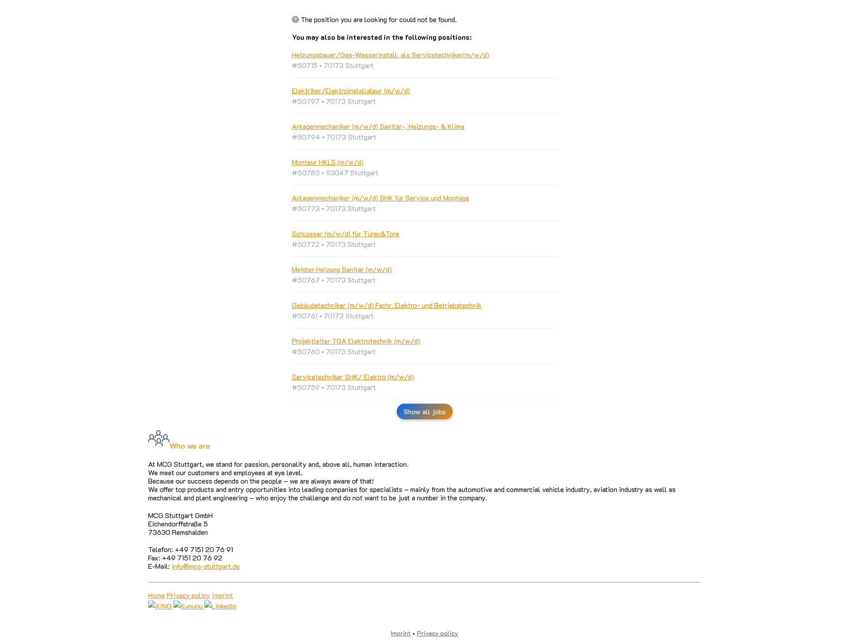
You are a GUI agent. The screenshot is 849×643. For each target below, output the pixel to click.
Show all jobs (425, 411)
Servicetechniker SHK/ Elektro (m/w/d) (353, 376)
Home (156, 595)
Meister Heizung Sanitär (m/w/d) (342, 269)
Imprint (222, 595)
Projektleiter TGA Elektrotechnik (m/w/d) (356, 340)
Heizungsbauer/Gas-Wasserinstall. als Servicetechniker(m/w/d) (390, 54)
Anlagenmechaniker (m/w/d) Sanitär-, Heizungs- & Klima (378, 126)
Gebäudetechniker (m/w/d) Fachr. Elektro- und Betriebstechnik (387, 305)
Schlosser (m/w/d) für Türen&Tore (345, 233)
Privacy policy (188, 595)
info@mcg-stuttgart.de (206, 566)
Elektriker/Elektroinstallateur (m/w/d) (351, 90)
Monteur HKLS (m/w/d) (327, 161)
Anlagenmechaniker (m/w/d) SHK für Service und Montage (380, 197)
